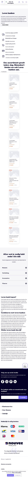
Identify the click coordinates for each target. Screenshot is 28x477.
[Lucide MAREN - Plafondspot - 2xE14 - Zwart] (14, 77)
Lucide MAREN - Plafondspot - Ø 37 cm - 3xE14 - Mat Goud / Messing (13, 121)
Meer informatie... (17, 472)
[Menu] (2, 2)
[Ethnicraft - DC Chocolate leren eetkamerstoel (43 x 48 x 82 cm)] (14, 211)
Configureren (18, 475)
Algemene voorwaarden (6, 464)
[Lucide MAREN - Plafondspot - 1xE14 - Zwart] (14, 135)
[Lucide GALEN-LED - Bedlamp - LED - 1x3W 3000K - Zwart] (14, 154)
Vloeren (4, 283)
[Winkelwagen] (23, 2)
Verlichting (5, 273)
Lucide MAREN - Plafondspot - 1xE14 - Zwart (13, 141)
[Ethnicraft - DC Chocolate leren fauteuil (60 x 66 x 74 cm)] (14, 230)
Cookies (2, 469)
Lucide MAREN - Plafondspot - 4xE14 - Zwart (13, 102)
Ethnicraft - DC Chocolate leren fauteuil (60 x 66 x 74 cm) (14, 236)
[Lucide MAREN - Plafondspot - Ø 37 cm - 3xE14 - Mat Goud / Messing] (14, 115)
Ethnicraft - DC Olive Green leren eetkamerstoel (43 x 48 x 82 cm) (13, 179)
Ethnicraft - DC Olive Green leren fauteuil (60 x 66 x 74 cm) (13, 199)
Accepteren (10, 475)
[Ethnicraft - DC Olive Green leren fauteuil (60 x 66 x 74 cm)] (14, 193)
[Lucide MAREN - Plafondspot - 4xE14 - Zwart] (14, 96)
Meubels (4, 268)
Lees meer (5, 25)
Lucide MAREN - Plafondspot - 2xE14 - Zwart (13, 83)
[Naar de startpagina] (10, 2)
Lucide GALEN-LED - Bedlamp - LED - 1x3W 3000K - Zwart (13, 160)
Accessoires (5, 278)
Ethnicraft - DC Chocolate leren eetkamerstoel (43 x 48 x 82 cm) (14, 217)
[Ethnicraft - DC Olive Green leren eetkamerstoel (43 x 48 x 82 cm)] (14, 173)
